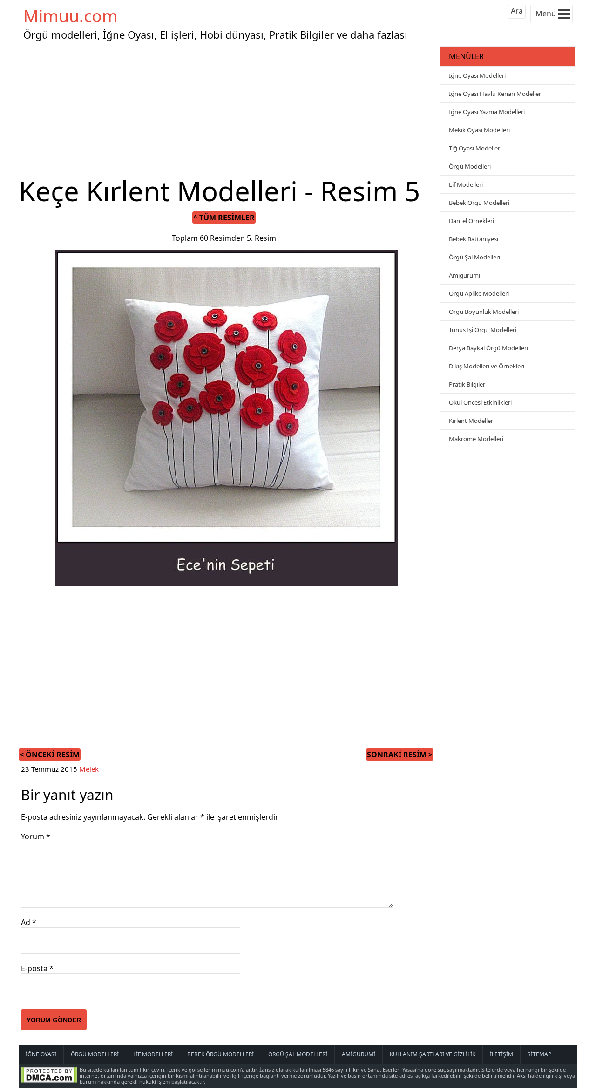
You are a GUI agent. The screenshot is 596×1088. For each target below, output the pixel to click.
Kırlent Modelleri (471, 420)
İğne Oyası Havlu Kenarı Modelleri (495, 93)
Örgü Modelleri (470, 166)
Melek (89, 769)
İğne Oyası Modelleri (477, 75)
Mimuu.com (70, 16)
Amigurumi (464, 275)
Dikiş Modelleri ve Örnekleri (486, 366)
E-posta (37, 968)
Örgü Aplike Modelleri (479, 293)
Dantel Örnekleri (471, 221)
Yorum (35, 836)
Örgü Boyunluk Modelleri (484, 311)
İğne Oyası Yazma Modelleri (487, 112)
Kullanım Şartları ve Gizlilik (432, 1054)
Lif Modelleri (466, 184)
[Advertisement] (228, 109)
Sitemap (539, 1054)
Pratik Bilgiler (467, 384)
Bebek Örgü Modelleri (479, 202)
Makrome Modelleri (476, 439)
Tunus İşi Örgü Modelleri (482, 330)
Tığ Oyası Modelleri (475, 148)
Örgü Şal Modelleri (474, 257)
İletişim (501, 1054)
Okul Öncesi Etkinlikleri (480, 402)
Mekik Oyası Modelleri (479, 130)
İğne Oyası (41, 1054)
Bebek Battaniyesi (473, 239)
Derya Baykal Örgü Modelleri (488, 348)
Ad (28, 922)
